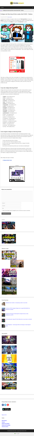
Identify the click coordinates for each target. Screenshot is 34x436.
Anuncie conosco (5, 426)
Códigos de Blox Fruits (7, 160)
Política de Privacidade (6, 425)
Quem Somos (4, 420)
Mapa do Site (4, 414)
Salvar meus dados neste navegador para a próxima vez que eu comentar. (16, 210)
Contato (3, 422)
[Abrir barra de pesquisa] (33, 7)
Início (1, 10)
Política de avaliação (5, 423)
